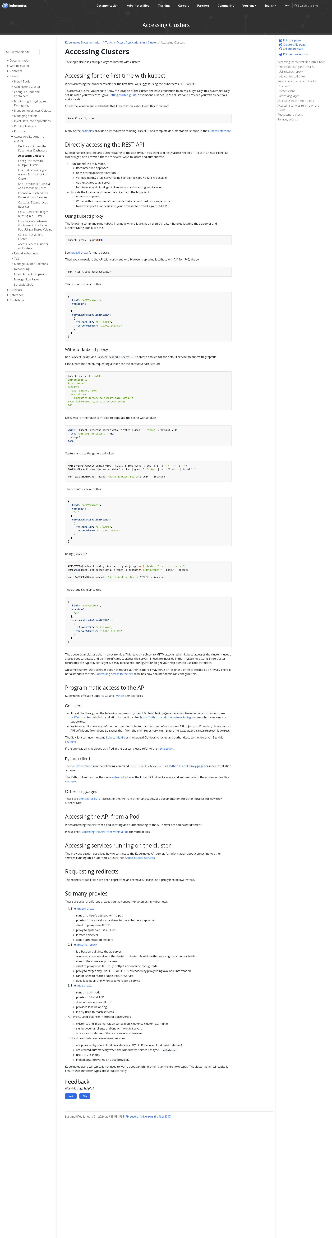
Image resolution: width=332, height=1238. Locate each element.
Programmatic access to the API (297, 81)
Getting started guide (122, 95)
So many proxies (288, 119)
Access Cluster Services (140, 858)
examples (87, 131)
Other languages (289, 96)
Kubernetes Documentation (83, 42)
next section (165, 748)
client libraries (88, 799)
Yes (70, 1096)
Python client (287, 91)
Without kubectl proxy (292, 76)
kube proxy (83, 985)
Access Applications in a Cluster (137, 42)
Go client (284, 86)
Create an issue (292, 49)
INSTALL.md (78, 717)
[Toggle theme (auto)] (287, 5)
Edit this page (291, 40)
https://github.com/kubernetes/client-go (166, 717)
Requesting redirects (290, 114)
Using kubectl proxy (291, 71)
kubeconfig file (115, 737)
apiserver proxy (86, 944)
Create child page (294, 44)
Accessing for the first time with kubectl (301, 62)
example (70, 742)
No (85, 1096)
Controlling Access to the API (114, 674)
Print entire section (295, 54)
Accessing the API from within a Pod (105, 832)
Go (106, 696)
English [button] (269, 5)
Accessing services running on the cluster (298, 108)
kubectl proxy (79, 252)
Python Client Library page (186, 766)
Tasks (109, 42)
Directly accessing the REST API (297, 67)
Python (119, 696)
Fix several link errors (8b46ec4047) (148, 1116)
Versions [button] (248, 5)
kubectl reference (219, 131)
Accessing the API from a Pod (296, 101)
